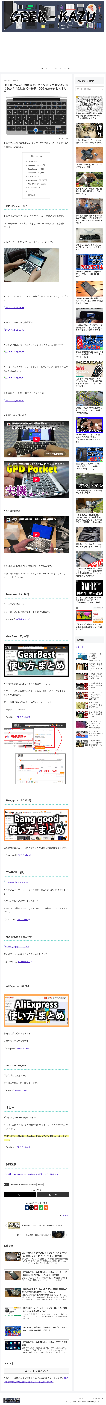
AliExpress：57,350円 (37, 184)
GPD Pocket (22, 619)
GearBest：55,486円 (36, 169)
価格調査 (33, 1184)
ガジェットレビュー (96, 1398)
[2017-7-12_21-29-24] (14, 400)
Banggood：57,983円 (37, 173)
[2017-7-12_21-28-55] (14, 352)
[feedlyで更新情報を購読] (41, 1207)
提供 (7, 1184)
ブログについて (83, 1398)
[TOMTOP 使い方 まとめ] (16, 882)
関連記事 (31, 195)
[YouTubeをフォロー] (36, 1207)
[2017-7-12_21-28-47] (14, 330)
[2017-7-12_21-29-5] (13, 378)
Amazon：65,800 (35, 188)
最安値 (41, 1184)
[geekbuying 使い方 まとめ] (16, 947)
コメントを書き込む (36, 1370)
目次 (33, 156)
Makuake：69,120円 (36, 165)
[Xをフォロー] (31, 1207)
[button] (53, 1194)
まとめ (30, 191)
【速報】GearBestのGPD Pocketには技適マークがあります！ (32, 1174)
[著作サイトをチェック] (27, 1207)
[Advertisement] (53, 50)
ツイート (79, 647)
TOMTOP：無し (34, 176)
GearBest (15, 1184)
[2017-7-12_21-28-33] (14, 307)
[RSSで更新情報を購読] (46, 1207)
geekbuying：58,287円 (37, 180)
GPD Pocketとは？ (36, 162)
